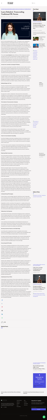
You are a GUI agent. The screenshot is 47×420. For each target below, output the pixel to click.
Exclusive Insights (37, 265)
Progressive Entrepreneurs (37, 284)
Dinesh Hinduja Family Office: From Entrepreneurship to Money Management (39, 367)
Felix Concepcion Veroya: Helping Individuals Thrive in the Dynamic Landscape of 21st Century (42, 45)
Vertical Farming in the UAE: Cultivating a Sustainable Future (42, 38)
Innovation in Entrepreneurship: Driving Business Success (42, 154)
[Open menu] (1, 3)
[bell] (39, 375)
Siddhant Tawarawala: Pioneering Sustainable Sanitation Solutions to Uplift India (42, 83)
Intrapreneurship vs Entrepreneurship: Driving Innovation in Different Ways (39, 26)
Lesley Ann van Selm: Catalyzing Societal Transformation (38, 269)
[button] (2, 300)
